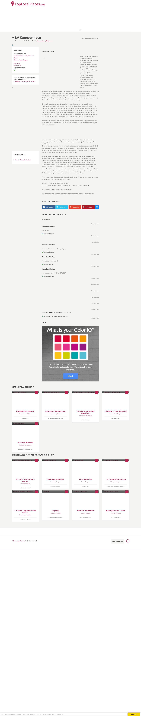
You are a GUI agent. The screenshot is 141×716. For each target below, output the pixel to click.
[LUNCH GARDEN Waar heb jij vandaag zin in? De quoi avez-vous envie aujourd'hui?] (85, 460)
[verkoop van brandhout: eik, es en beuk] (85, 392)
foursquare (17, 65)
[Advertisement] (106, 15)
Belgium (48, 41)
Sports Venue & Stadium (23, 160)
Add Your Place (117, 541)
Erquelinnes (22, 515)
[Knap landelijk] (55, 392)
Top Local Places (18, 541)
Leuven (22, 483)
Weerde (113, 513)
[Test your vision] (70, 354)
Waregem (113, 482)
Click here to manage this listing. (24, 81)
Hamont (83, 513)
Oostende (53, 513)
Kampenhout (41, 41)
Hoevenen (53, 482)
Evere (83, 482)
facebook (17, 63)
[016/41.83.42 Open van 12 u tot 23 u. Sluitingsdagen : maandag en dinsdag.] (25, 392)
